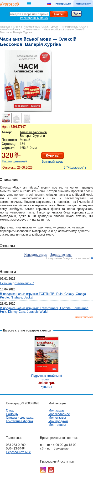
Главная (5, 26)
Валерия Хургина (32, 135)
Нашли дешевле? (14, 161)
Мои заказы (56, 410)
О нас (10, 410)
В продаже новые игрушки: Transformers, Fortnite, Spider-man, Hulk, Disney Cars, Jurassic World (44, 309)
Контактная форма (19, 421)
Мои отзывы (57, 417)
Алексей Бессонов (33, 132)
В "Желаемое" (73, 167)
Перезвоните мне (18, 452)
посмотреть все (84, 316)
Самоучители (32, 29)
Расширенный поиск (34, 18)
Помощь (12, 414)
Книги (16, 26)
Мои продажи (58, 421)
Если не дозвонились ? (17, 283)
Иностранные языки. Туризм (41, 26)
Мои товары (57, 424)
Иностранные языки (74, 26)
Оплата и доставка (19, 417)
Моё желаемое (59, 414)
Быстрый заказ (52, 161)
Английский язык (10, 29)
